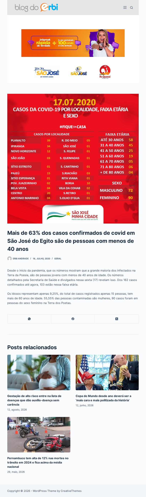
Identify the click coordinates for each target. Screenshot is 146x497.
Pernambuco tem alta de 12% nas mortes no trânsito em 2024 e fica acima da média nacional (38, 462)
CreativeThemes (71, 491)
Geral (57, 258)
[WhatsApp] (29, 319)
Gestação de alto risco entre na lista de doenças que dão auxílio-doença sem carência (34, 400)
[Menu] (125, 7)
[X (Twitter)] (117, 319)
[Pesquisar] (131, 7)
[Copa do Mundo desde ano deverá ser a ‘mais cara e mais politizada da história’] (107, 372)
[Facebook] (73, 319)
